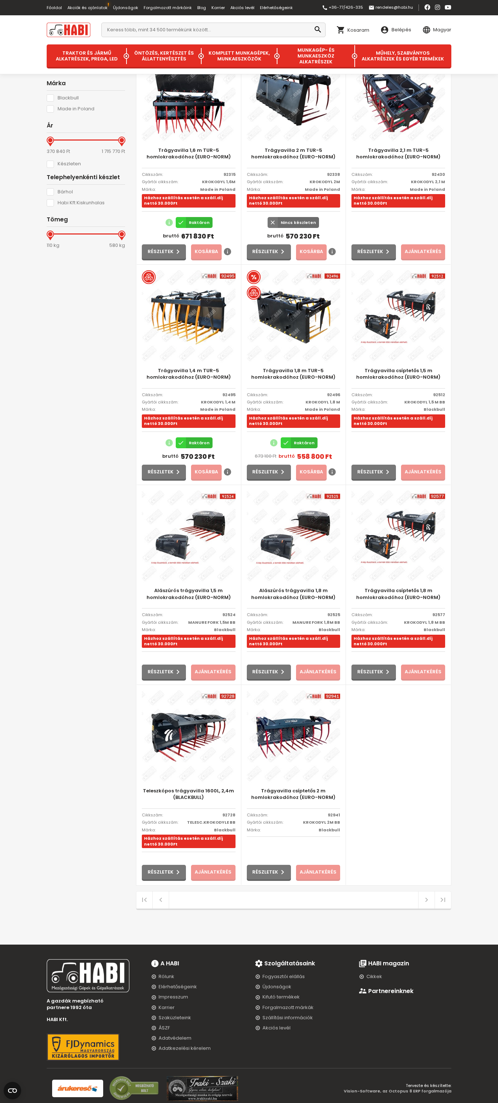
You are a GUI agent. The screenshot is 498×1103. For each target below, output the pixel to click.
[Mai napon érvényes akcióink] (254, 277)
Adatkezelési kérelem (185, 1048)
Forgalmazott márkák (288, 1007)
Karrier (218, 8)
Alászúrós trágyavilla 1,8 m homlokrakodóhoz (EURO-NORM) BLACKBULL (293, 594)
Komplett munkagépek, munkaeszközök (239, 56)
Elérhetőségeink (276, 8)
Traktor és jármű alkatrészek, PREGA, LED (87, 56)
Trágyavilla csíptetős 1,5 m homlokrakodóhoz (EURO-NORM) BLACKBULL (398, 374)
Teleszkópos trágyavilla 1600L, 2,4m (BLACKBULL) (188, 794)
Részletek (161, 251)
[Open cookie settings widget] (12, 1089)
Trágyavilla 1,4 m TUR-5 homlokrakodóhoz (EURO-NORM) (189, 374)
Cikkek (374, 976)
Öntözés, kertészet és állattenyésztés (164, 56)
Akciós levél (242, 8)
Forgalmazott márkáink (168, 8)
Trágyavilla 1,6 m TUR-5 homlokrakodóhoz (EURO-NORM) (189, 153)
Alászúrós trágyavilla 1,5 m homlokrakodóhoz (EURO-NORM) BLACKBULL (189, 594)
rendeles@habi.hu (391, 8)
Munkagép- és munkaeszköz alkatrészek (316, 56)
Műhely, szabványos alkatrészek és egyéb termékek (403, 56)
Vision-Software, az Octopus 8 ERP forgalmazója (397, 1091)
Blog (201, 8)
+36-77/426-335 (342, 8)
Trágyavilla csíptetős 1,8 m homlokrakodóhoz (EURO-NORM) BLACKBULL (398, 594)
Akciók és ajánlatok (87, 8)
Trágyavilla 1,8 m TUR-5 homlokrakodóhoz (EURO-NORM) (293, 374)
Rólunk (166, 976)
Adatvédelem (175, 1038)
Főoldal (54, 8)
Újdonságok (125, 8)
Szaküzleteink (175, 1017)
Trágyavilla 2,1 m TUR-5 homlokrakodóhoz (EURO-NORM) (398, 153)
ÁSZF (164, 1027)
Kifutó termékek (281, 996)
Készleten (69, 164)
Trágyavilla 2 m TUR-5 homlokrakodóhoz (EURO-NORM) (293, 153)
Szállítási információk (287, 1017)
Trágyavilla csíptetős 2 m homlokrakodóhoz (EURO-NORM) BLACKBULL (293, 794)
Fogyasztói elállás (283, 976)
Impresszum (173, 996)
